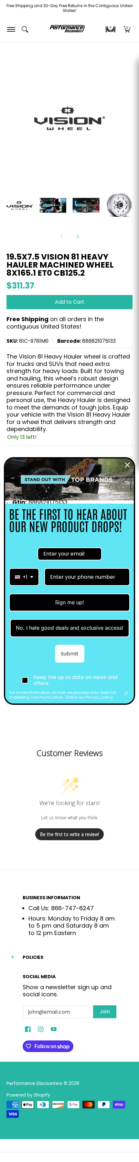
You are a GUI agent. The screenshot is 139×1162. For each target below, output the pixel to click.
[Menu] (10, 29)
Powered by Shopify (28, 1095)
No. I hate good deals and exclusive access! (69, 628)
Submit (70, 653)
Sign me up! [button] (69, 602)
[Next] (77, 236)
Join (105, 1011)
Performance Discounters (34, 1083)
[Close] (127, 465)
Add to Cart (69, 302)
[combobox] (24, 577)
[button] (110, 29)
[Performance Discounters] (67, 29)
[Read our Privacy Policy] (126, 693)
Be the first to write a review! (69, 834)
